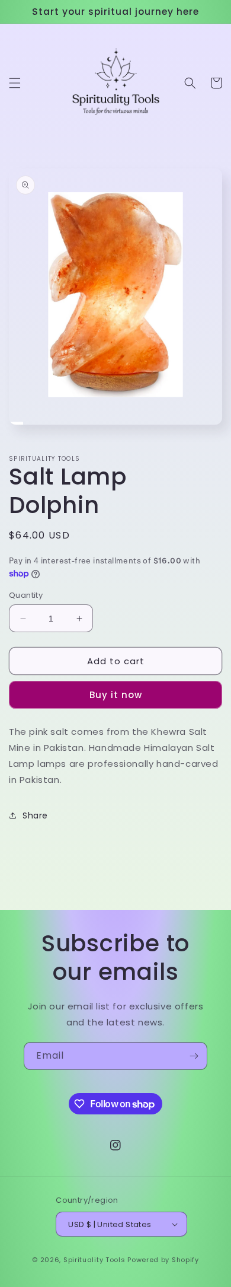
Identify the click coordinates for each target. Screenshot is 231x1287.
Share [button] (35, 815)
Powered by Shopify (163, 1259)
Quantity (26, 595)
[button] (15, 83)
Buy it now (115, 695)
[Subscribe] (194, 1056)
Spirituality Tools (94, 1259)
